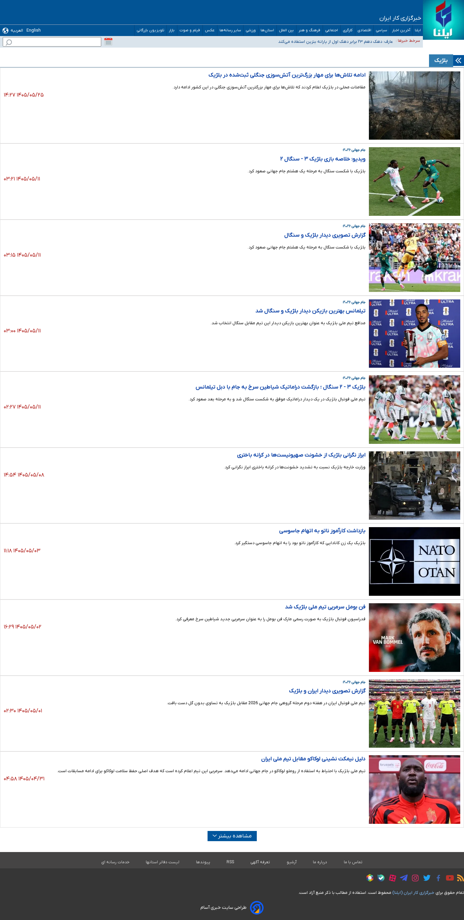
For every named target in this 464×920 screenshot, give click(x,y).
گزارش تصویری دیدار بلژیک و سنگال (324, 235)
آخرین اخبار (401, 30)
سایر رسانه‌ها (230, 30)
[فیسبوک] (437, 879)
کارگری (348, 30)
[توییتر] (425, 879)
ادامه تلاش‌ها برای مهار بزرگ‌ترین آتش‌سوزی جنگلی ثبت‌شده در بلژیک (287, 75)
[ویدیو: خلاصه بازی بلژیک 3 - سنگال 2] (414, 181)
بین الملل (286, 30)
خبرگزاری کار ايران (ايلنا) (413, 893)
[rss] (459, 878)
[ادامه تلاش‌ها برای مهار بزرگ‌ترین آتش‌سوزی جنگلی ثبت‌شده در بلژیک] (414, 105)
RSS (230, 862)
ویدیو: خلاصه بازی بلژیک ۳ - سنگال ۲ (322, 159)
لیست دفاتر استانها (163, 862)
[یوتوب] (448, 879)
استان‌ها (267, 30)
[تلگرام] (402, 879)
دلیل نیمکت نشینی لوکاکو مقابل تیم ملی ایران (313, 759)
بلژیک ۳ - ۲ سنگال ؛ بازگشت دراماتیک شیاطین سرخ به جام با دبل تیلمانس (280, 387)
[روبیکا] (368, 879)
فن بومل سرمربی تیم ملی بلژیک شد (325, 607)
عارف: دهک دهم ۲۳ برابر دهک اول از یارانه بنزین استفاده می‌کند (335, 42)
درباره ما (320, 862)
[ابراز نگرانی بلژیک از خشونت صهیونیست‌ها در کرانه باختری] (414, 485)
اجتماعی (331, 30)
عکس (210, 30)
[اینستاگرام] (414, 879)
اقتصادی (364, 30)
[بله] (379, 879)
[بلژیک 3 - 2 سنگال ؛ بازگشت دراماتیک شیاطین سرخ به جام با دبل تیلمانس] (414, 409)
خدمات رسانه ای (115, 862)
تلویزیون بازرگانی (150, 30)
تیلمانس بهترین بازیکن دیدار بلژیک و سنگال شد (310, 311)
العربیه (17, 30)
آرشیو (292, 862)
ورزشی (251, 30)
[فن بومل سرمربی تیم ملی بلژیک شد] (414, 637)
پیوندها (203, 862)
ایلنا (418, 30)
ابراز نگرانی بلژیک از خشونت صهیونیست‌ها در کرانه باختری (301, 455)
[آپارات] (390, 879)
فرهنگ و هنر (310, 30)
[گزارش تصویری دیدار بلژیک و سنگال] (414, 257)
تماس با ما (353, 862)
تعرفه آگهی (260, 862)
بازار (172, 30)
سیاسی (382, 30)
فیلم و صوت (189, 30)
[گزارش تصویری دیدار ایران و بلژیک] (414, 713)
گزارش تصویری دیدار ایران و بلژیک (327, 691)
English (33, 30)
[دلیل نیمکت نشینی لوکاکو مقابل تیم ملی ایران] (414, 789)
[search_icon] (9, 43)
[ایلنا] (443, 20)
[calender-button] (108, 41)
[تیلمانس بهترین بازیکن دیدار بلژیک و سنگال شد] (414, 333)
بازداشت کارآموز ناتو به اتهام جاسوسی (322, 530)
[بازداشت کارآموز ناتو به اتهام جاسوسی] (414, 561)
